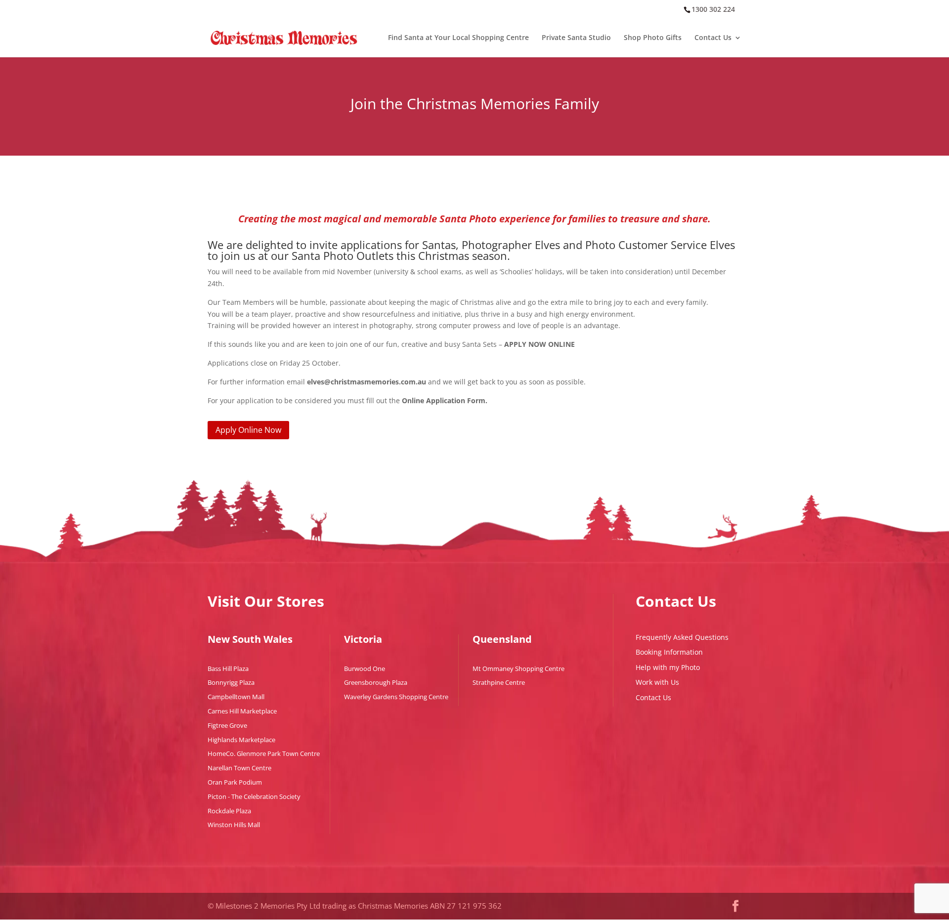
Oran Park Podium (235, 782)
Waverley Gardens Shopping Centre (396, 696)
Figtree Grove (227, 725)
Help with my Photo (668, 667)
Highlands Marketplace (241, 739)
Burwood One (364, 668)
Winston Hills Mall (234, 824)
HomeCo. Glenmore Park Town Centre (264, 753)
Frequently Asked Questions (682, 637)
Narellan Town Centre (239, 767)
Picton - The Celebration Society (254, 796)
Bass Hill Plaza (228, 668)
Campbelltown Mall (236, 696)
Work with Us (657, 682)
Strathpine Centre (499, 682)
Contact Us (713, 38)
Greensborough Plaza (375, 682)
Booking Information (669, 652)
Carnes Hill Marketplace (242, 711)
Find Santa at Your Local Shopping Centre (458, 38)
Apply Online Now (248, 429)
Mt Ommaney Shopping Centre (518, 668)
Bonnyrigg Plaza (231, 682)
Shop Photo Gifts (653, 38)
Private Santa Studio (576, 38)
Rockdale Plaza (229, 810)
